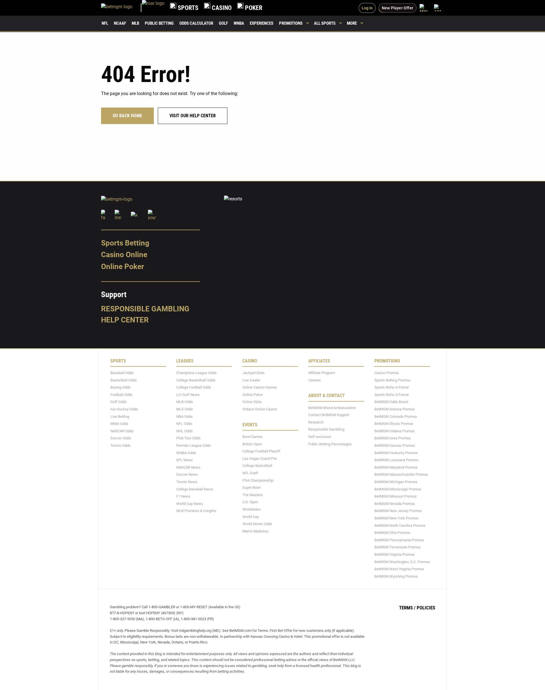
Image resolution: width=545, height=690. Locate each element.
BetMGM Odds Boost (391, 402)
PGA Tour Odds (188, 438)
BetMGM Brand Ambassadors (332, 407)
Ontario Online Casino (259, 409)
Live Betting (119, 416)
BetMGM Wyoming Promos (396, 576)
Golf (223, 23)
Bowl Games (252, 437)
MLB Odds (184, 402)
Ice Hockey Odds (124, 409)
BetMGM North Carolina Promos (399, 525)
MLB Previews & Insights (196, 511)
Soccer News (187, 474)
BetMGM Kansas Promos (394, 445)
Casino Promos (386, 373)
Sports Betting (125, 242)
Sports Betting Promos (392, 380)
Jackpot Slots (253, 373)
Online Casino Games (259, 387)
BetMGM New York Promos (396, 518)
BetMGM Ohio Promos (392, 532)
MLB (135, 23)
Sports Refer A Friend (391, 387)
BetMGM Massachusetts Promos (401, 474)
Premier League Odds (193, 445)
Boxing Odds (120, 387)
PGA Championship (257, 480)
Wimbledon (251, 509)
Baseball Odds (122, 373)
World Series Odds (257, 524)
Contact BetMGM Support (328, 415)
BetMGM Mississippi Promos (397, 489)
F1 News (183, 496)
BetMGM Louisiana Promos (396, 460)
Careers (314, 380)
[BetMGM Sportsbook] (121, 8)
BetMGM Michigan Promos (396, 482)
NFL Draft (250, 473)
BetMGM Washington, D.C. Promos (402, 561)
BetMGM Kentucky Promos (396, 452)
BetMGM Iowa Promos (392, 438)
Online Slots (252, 402)
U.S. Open (250, 502)
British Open (252, 444)
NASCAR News (188, 467)
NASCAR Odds (122, 431)
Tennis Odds (120, 445)
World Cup (250, 516)
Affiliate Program (321, 373)
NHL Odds (184, 431)
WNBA (239, 23)
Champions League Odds (196, 373)
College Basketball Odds (195, 380)
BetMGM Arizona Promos (394, 409)
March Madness (255, 531)
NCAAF (120, 23)
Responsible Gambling (145, 308)
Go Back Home (127, 115)
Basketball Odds (123, 380)
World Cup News (189, 503)
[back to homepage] (153, 8)
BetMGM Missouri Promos (395, 496)
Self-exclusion (319, 437)
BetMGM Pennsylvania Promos (399, 540)
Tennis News (186, 482)
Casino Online (124, 254)
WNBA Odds (186, 452)
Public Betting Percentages (330, 444)
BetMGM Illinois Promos (393, 423)
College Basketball (257, 466)
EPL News (184, 460)
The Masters (252, 494)
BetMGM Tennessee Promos (397, 547)
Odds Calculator (196, 23)
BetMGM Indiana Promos (394, 431)
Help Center (125, 320)
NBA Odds (184, 416)
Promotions (291, 23)
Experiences (261, 23)
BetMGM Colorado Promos (395, 416)
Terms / (407, 608)
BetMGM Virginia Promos (394, 554)
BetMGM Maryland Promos (396, 467)
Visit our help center (192, 115)
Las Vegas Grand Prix (259, 458)
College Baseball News (194, 489)
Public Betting (159, 23)
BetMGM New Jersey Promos (398, 511)
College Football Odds (193, 387)
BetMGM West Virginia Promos (399, 569)
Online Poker (122, 266)
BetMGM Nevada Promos (394, 503)
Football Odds (121, 394)
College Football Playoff (261, 451)
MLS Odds (184, 409)
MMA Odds (119, 423)
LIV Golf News (188, 394)
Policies (426, 608)
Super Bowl (251, 487)
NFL (105, 23)
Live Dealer (251, 380)
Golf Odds (118, 402)
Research (316, 422)
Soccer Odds (120, 438)
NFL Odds (184, 423)
